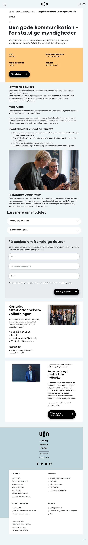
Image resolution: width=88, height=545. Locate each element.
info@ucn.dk (44, 457)
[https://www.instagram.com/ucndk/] (50, 463)
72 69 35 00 (24, 332)
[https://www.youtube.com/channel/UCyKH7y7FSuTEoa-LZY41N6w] (46, 463)
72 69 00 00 (44, 454)
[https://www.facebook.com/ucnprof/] (37, 463)
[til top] (84, 539)
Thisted (44, 448)
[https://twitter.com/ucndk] (41, 463)
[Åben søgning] (5, 4)
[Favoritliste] (79, 4)
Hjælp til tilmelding (24, 341)
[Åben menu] (84, 4)
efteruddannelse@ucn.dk (22, 338)
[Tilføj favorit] (10, 22)
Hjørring (44, 444)
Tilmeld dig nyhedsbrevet (57, 414)
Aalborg (44, 441)
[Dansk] (44, 4)
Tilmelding (16, 74)
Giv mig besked (63, 292)
